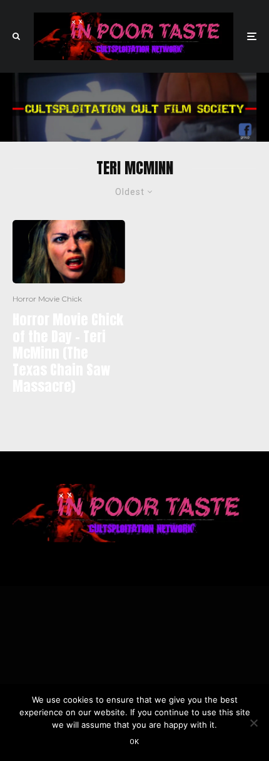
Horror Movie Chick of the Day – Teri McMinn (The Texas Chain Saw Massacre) (68, 353)
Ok (134, 742)
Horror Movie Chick (47, 298)
